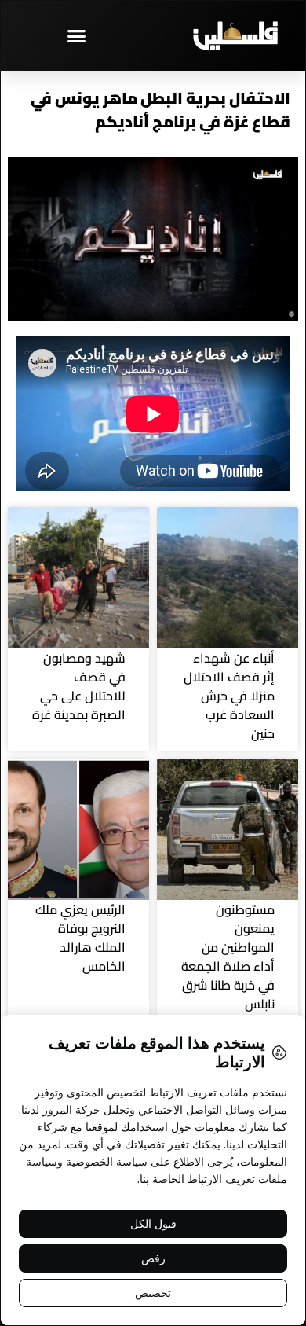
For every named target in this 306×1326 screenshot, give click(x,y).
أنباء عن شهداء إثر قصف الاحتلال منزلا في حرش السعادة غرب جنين (229, 695)
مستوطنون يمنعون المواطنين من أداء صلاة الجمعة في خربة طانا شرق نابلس (228, 957)
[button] (77, 35)
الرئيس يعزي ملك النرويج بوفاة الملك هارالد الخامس (80, 938)
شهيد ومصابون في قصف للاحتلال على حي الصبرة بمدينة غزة (79, 686)
